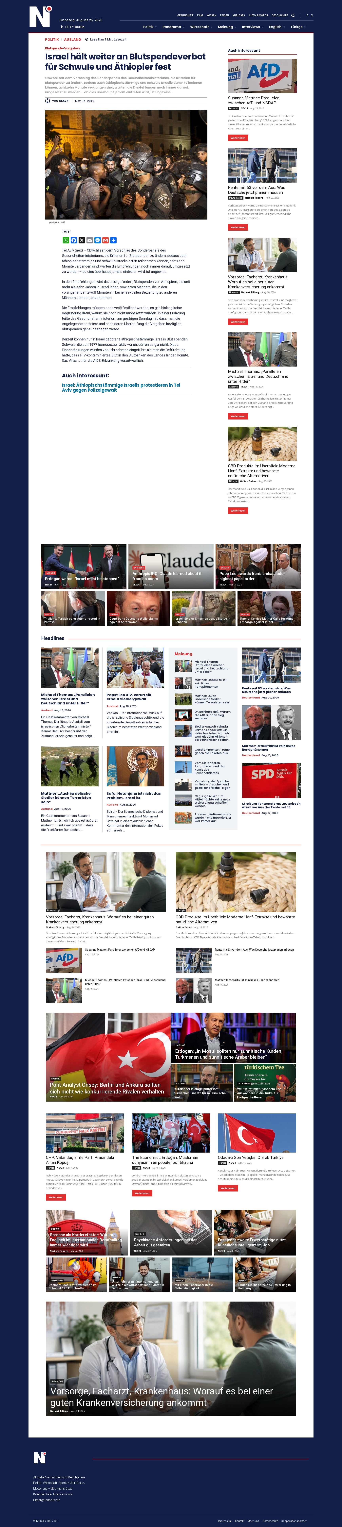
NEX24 (63, 101)
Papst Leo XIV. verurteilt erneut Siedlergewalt (129, 697)
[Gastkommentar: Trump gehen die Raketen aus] (183, 751)
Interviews (244, 1084)
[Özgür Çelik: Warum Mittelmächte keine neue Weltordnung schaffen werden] (183, 800)
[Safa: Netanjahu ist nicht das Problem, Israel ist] (135, 766)
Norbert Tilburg (254, 197)
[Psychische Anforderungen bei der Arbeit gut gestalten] (171, 1233)
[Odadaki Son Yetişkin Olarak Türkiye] (257, 1132)
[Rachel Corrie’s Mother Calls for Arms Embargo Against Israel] (269, 608)
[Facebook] (307, 15)
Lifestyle (233, 481)
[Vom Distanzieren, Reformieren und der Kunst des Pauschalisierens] (183, 767)
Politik (52, 39)
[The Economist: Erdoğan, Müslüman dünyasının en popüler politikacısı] (171, 1132)
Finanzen (233, 292)
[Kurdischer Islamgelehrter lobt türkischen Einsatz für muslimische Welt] (202, 1083)
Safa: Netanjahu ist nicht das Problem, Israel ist (134, 795)
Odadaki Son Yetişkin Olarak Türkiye (251, 1157)
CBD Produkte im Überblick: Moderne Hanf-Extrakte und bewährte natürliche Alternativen (261, 471)
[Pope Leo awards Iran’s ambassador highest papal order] (258, 566)
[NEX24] (48, 100)
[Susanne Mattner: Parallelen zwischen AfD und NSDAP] (262, 76)
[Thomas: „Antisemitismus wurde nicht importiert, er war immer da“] (183, 818)
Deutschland (235, 197)
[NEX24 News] (41, 16)
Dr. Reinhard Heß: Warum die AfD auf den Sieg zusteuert (213, 715)
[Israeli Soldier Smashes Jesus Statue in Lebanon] (204, 608)
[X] (312, 15)
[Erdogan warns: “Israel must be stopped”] (83, 566)
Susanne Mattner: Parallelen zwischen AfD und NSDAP (253, 100)
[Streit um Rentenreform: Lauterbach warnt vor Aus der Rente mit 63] (271, 780)
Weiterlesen (238, 137)
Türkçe (50, 1167)
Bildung (55, 1229)
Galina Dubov (248, 481)
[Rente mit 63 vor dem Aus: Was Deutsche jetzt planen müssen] (262, 165)
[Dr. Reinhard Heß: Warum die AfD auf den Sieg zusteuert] (183, 715)
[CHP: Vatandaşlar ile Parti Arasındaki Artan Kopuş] (85, 1132)
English (51, 573)
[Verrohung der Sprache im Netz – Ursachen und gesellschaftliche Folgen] (183, 785)
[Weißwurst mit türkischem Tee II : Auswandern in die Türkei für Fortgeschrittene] (265, 1083)
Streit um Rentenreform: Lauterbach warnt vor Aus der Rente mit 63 (271, 805)
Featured (233, 108)
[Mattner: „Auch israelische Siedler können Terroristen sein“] (70, 766)
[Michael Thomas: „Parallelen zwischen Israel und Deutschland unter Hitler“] (262, 349)
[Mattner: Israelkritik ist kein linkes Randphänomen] (183, 683)
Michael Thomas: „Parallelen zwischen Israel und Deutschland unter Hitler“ (258, 376)
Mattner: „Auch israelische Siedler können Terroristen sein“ (66, 797)
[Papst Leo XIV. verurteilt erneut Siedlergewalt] (135, 668)
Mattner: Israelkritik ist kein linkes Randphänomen (268, 748)
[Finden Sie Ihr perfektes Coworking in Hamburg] (265, 1274)
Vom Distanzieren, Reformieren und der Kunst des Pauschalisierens (210, 768)
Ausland (72, 39)
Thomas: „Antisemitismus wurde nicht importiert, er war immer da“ (213, 817)
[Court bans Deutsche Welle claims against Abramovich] (138, 608)
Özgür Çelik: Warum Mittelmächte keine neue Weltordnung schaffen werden (212, 801)
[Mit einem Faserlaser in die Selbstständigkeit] (202, 1274)
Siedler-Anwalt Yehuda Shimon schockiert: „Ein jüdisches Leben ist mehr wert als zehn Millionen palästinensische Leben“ (212, 733)
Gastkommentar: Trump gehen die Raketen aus (212, 751)
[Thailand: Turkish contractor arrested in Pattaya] (73, 608)
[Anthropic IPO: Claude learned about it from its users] (171, 566)
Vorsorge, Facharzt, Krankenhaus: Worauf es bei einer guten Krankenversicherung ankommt (258, 282)
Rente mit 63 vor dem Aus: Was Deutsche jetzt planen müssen (256, 190)
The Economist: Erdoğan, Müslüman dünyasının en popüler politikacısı (165, 1160)
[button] (293, 15)
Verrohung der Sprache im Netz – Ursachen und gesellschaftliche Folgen (212, 784)
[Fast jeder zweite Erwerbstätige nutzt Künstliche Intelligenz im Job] (255, 1233)
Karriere (139, 1234)
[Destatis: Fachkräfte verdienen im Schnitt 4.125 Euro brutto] (76, 1274)
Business (139, 568)
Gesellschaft (56, 1281)
